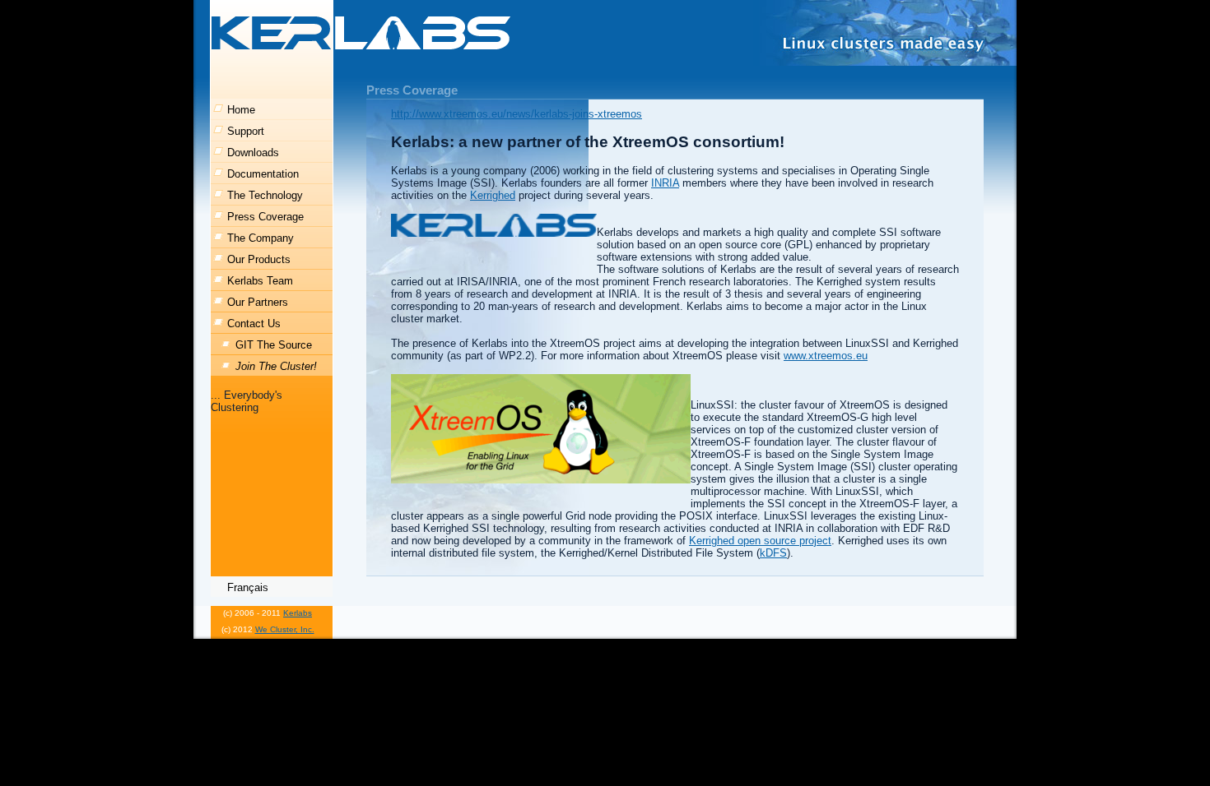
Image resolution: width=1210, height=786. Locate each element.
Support (245, 131)
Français (247, 587)
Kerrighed (492, 195)
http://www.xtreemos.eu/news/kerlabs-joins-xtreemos (516, 114)
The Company (260, 238)
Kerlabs (297, 612)
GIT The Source (273, 345)
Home (241, 110)
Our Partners (257, 302)
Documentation (263, 174)
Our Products (259, 259)
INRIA (665, 183)
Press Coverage (265, 216)
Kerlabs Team (260, 281)
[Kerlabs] (362, 33)
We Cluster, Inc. (284, 629)
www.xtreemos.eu (826, 355)
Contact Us (254, 323)
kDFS (773, 553)
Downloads (253, 152)
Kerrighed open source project (760, 540)
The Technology (265, 195)
